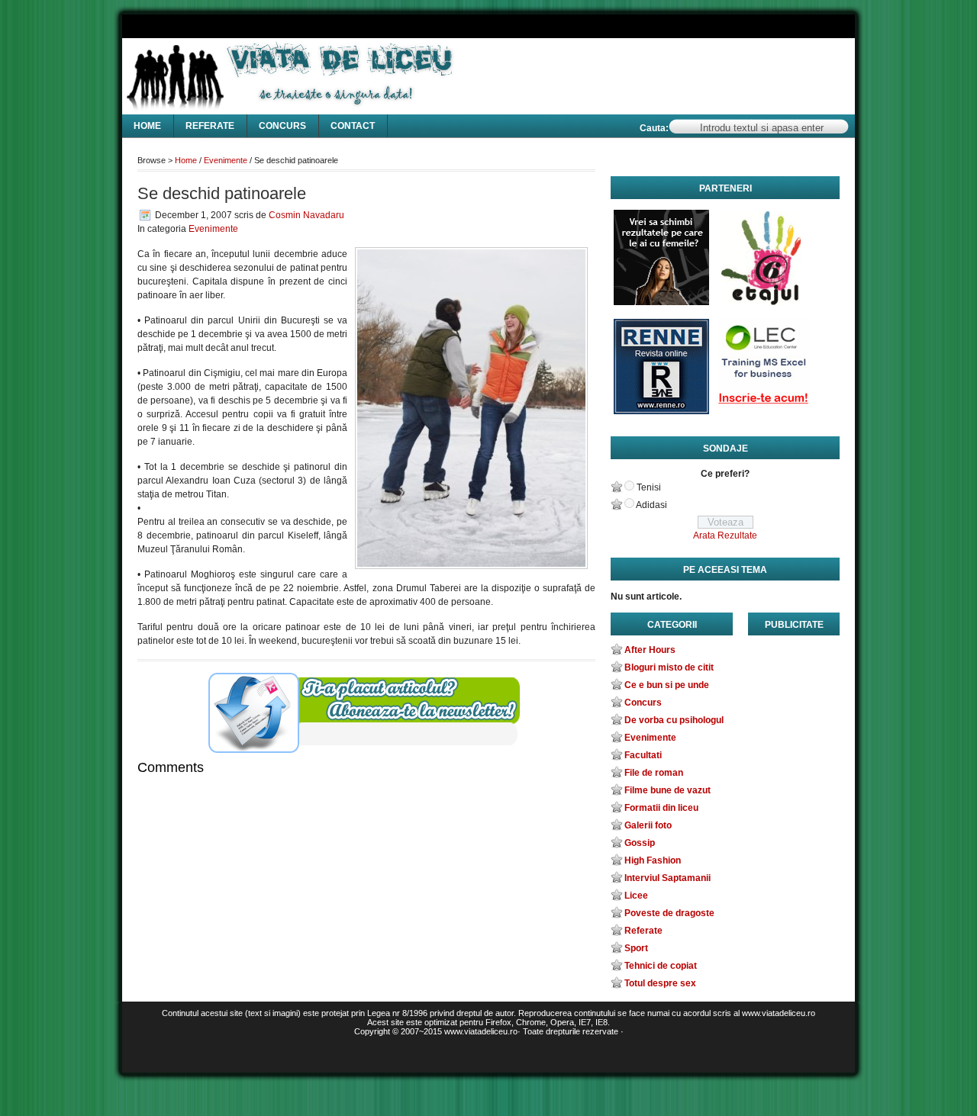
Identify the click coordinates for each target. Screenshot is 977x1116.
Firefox (498, 1022)
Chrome (531, 1022)
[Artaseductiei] (661, 261)
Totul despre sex (660, 983)
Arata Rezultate (725, 535)
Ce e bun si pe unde (666, 685)
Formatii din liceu (661, 807)
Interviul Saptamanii (667, 878)
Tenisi (649, 487)
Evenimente (225, 160)
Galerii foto (648, 825)
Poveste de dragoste (669, 913)
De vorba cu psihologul (674, 720)
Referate (209, 126)
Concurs (282, 126)
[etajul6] (763, 261)
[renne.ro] (661, 370)
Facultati (643, 755)
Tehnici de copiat (660, 965)
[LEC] (763, 370)
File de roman (653, 772)
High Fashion (652, 860)
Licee (636, 895)
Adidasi (651, 505)
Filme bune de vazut (667, 790)
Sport (636, 948)
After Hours (650, 650)
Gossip (639, 843)
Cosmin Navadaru (306, 215)
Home (147, 126)
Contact (353, 126)
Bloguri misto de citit (669, 667)
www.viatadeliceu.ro (481, 1031)
